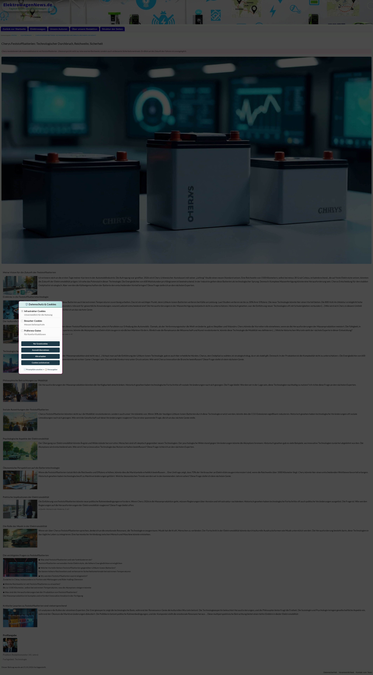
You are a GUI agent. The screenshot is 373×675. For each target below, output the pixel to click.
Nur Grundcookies (40, 344)
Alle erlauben (40, 356)
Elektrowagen (37, 29)
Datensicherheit (330, 672)
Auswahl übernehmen (40, 350)
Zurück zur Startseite (14, 29)
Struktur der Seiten (112, 29)
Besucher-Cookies (33, 321)
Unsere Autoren (58, 29)
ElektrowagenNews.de (27, 4)
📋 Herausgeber (51, 369)
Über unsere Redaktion (84, 29)
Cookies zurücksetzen (40, 363)
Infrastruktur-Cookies (35, 311)
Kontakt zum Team (364, 672)
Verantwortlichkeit (346, 672)
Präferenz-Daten (32, 330)
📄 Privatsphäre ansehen (33, 369)
